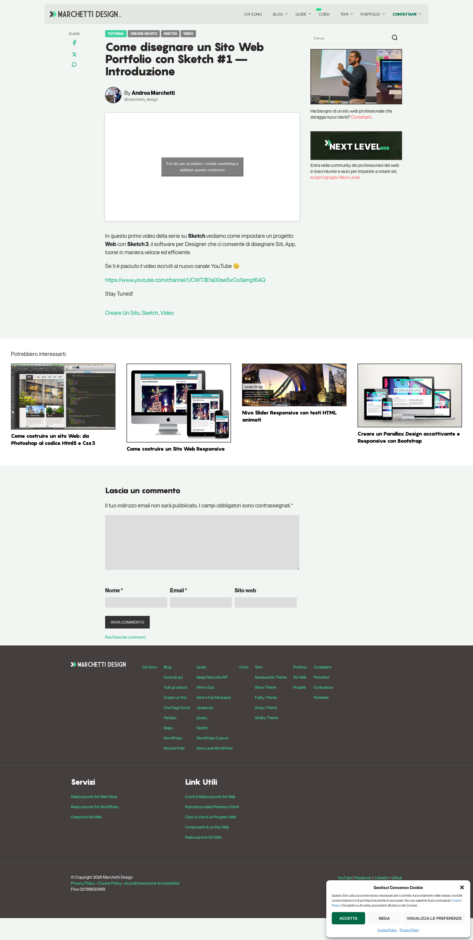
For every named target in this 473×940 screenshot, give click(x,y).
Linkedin (381, 877)
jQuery (202, 717)
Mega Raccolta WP (212, 677)
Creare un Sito (175, 697)
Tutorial (116, 34)
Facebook (363, 877)
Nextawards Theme (271, 677)
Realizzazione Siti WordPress (95, 806)
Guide (300, 14)
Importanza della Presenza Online (212, 806)
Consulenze (323, 687)
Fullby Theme (266, 697)
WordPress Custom (213, 738)
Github (396, 877)
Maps (168, 727)
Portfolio (370, 14)
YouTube (345, 877)
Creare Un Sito (144, 34)
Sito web (245, 590)
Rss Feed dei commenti (125, 637)
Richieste (321, 697)
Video (188, 34)
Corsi (324, 14)
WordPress (173, 738)
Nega (384, 918)
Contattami (404, 14)
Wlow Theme (265, 687)
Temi (344, 14)
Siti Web (300, 677)
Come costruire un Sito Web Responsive (175, 449)
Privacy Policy (409, 930)
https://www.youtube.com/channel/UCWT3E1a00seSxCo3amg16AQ (185, 279)
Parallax (170, 717)
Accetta (348, 918)
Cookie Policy (387, 930)
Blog (278, 14)
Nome (114, 590)
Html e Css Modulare (214, 697)
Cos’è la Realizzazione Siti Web (210, 796)
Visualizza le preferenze (434, 918)
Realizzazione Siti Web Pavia (94, 796)
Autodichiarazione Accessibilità (152, 883)
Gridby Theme (266, 717)
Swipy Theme (266, 707)
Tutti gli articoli (175, 687)
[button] (462, 887)
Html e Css (205, 687)
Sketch (170, 34)
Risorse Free (174, 748)
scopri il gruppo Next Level (334, 177)
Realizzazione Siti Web (203, 837)
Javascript (205, 707)
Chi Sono (253, 14)
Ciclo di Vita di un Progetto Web (210, 817)
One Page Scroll (177, 707)
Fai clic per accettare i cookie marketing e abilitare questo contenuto (202, 166)
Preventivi (321, 677)
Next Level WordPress (215, 748)
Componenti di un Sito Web (207, 827)
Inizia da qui (173, 677)
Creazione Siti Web (86, 817)
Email (178, 590)
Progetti (299, 687)
